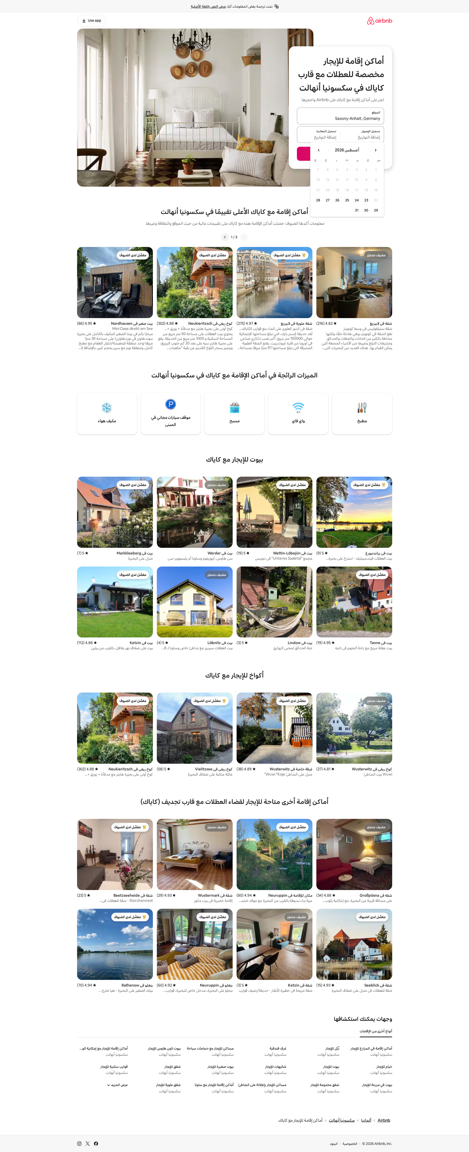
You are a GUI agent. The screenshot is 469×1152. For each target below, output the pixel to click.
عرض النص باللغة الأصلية (208, 6)
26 (337, 200)
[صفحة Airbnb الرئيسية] (379, 20)
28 (318, 200)
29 (376, 210)
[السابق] (244, 237)
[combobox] (340, 119)
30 (366, 210)
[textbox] (362, 137)
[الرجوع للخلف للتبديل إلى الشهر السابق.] (375, 150)
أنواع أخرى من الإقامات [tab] (376, 1031)
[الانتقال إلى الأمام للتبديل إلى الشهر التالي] (318, 150)
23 (366, 200)
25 (347, 200)
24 (357, 200)
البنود (334, 1143)
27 (328, 200)
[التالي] (225, 237)
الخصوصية (349, 1143)
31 (356, 210)
